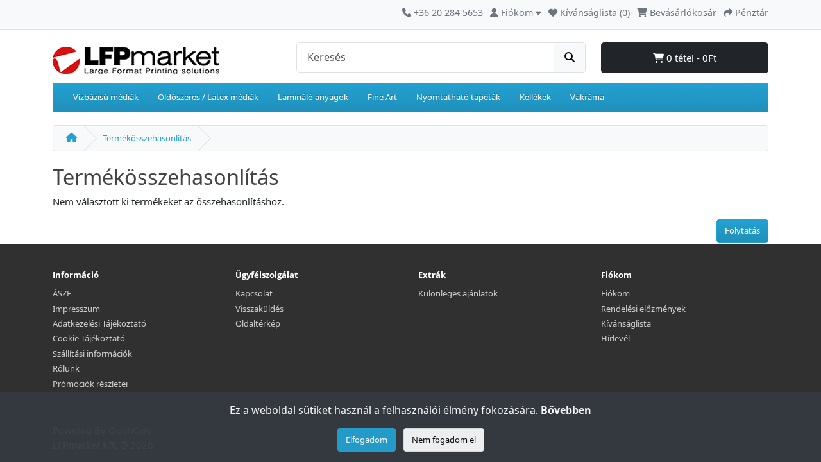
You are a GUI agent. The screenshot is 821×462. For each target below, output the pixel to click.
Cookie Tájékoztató (89, 338)
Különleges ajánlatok (458, 293)
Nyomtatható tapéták (458, 97)
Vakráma (587, 97)
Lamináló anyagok (313, 97)
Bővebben (566, 410)
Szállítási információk (92, 353)
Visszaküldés (259, 308)
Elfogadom (366, 439)
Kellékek (535, 97)
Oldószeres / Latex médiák (208, 97)
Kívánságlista (626, 323)
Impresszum (76, 308)
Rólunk (66, 368)
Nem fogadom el (444, 439)
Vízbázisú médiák (106, 97)
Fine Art (382, 97)
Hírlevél (615, 338)
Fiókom (615, 293)
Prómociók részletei (90, 383)
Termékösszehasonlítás (147, 138)
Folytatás (742, 230)
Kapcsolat (254, 293)
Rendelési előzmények (643, 308)
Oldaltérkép (257, 323)
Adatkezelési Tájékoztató (99, 323)
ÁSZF (62, 293)
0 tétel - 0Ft (690, 57)
